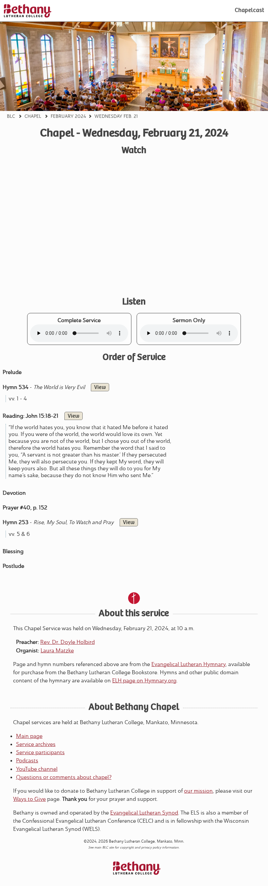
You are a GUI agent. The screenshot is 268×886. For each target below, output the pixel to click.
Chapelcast (249, 11)
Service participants (40, 752)
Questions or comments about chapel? (63, 777)
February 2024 (68, 116)
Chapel (33, 116)
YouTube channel (37, 769)
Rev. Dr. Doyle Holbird (67, 642)
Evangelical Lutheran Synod (144, 812)
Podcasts (27, 760)
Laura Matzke (57, 650)
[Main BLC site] (27, 11)
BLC (11, 116)
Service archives (36, 744)
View (100, 388)
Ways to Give (29, 799)
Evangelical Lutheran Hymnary (188, 664)
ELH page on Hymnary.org (144, 680)
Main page (29, 736)
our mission (198, 790)
